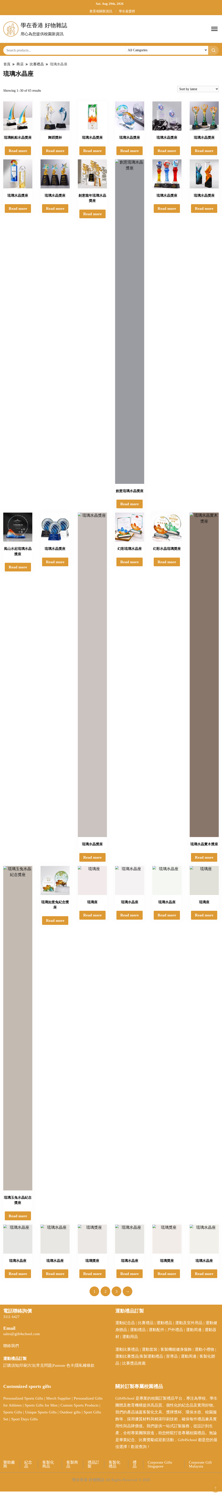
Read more (18, 151)
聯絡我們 (11, 1346)
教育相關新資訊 (101, 11)
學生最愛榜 (127, 11)
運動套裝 (149, 1349)
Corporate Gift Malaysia (200, 1464)
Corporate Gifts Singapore (160, 1464)
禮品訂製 (93, 1464)
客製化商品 (48, 1464)
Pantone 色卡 (63, 1365)
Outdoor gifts (70, 1412)
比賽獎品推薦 (134, 1363)
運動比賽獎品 (127, 1356)
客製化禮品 (114, 1464)
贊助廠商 (9, 1464)
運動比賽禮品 (127, 1349)
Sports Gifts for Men (41, 1405)
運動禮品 (164, 1323)
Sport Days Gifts (24, 1419)
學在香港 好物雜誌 (44, 25)
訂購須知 (11, 1365)
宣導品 (172, 1356)
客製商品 (72, 1464)
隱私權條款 (85, 1365)
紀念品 (28, 1464)
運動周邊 (194, 1330)
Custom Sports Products (79, 1405)
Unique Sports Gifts (41, 1412)
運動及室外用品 (188, 1323)
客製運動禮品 (151, 1356)
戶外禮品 (175, 1330)
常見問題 (44, 1365)
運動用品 (130, 1336)
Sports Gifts (12, 1412)
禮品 (135, 1464)
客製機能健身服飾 (176, 1349)
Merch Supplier (58, 1398)
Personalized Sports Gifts (23, 1398)
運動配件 (156, 1330)
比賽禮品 (145, 1323)
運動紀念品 (125, 1323)
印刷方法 (27, 1365)
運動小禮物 (204, 1349)
